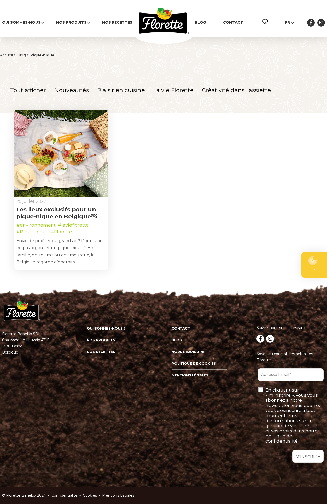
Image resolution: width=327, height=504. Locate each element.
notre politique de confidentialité (291, 436)
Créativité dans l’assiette (236, 90)
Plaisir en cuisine (121, 90)
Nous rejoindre (188, 352)
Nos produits (71, 22)
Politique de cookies (194, 363)
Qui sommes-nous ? (106, 328)
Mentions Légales (118, 495)
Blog (200, 22)
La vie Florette (173, 90)
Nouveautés (71, 90)
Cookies (90, 495)
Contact (233, 22)
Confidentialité (64, 495)
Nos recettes (117, 22)
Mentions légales (190, 375)
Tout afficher (28, 90)
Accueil (6, 55)
